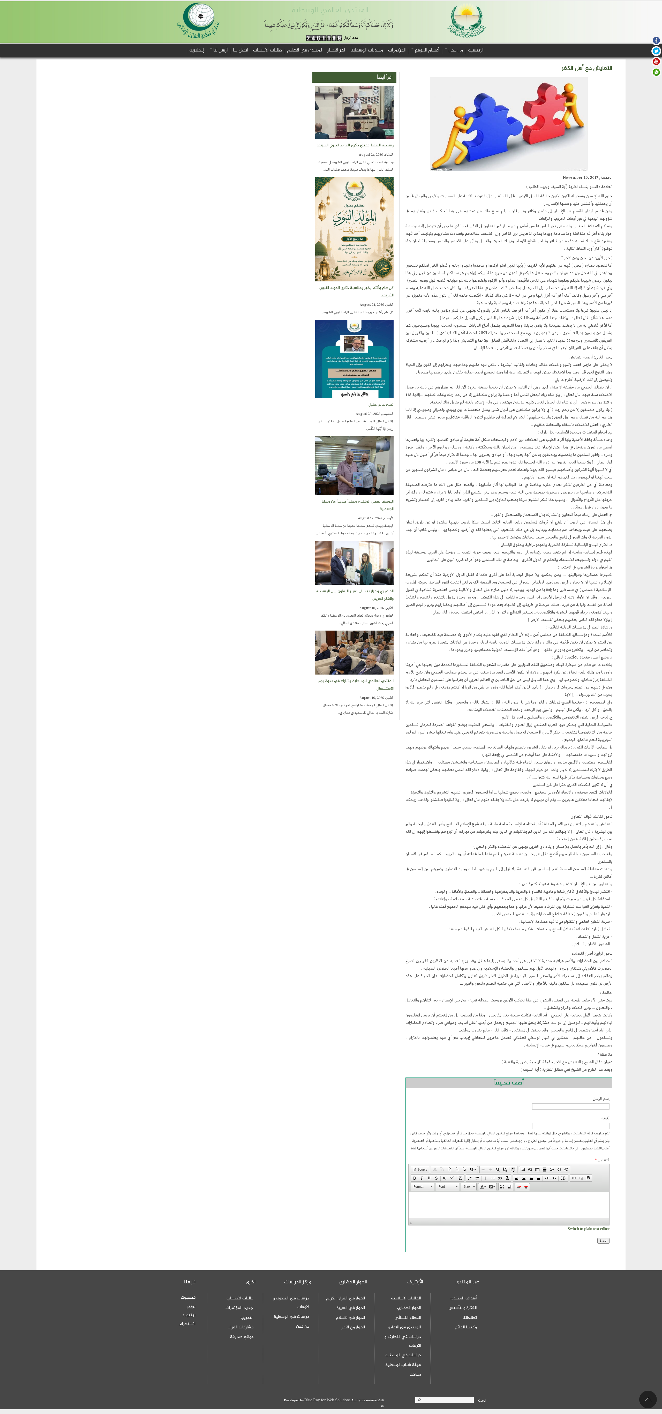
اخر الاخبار (336, 50)
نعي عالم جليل (381, 404)
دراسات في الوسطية (403, 1355)
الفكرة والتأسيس (462, 1308)
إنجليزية (196, 50)
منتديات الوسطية (366, 50)
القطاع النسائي (408, 1317)
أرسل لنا (220, 50)
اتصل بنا (240, 50)
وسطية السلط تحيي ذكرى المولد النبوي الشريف (355, 145)
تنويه (605, 1118)
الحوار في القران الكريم (345, 1298)
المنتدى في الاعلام (304, 50)
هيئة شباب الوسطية (403, 1364)
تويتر (191, 1306)
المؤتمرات (397, 50)
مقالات (415, 1374)
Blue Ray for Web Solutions (327, 1400)
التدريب (246, 1317)
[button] (420, 1169)
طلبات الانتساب (267, 50)
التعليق (602, 1160)
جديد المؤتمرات (239, 1308)
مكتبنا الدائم (466, 1327)
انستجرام (187, 1324)
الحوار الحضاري (409, 1308)
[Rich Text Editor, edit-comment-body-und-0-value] (509, 1205)
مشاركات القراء (241, 1327)
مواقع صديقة (241, 1337)
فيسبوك (188, 1297)
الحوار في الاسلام (350, 1317)
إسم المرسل (601, 1099)
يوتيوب (189, 1315)
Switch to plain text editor (589, 1229)
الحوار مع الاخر (353, 1327)
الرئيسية (476, 50)
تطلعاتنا (470, 1317)
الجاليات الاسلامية (406, 1298)
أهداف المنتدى (463, 1298)
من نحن (455, 50)
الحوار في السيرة (351, 1308)
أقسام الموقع (426, 50)
